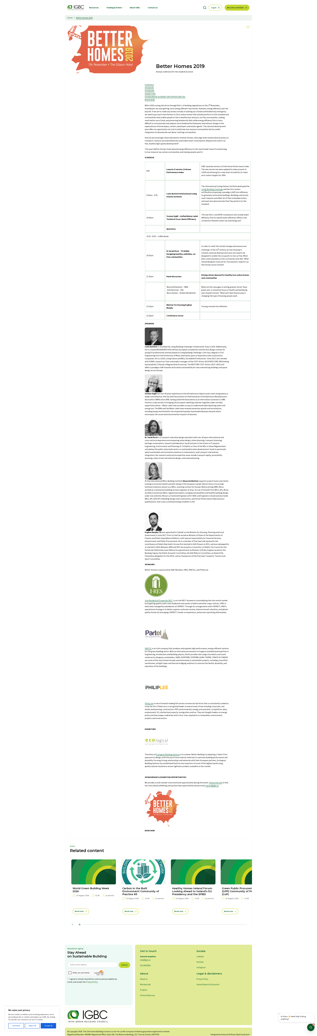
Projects (143, 990)
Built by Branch (243, 1034)
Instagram (201, 967)
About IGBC (135, 7)
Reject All (32, 1026)
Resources (94, 7)
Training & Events (114, 7)
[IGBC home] (98, 1016)
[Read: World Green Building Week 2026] (93, 887)
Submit (124, 965)
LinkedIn (200, 956)
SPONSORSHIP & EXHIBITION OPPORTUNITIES (165, 96)
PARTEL (148, 648)
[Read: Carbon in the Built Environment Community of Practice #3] (143, 887)
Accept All (48, 1026)
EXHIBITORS (150, 93)
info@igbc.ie (145, 960)
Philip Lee (149, 703)
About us (143, 979)
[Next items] (79, 924)
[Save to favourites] (248, 27)
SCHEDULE (149, 85)
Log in (213, 7)
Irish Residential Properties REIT (159, 600)
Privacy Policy (202, 979)
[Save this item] (113, 862)
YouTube (200, 962)
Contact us (153, 7)
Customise (16, 1026)
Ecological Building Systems (168, 754)
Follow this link (215, 782)
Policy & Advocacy (147, 995)
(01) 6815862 (145, 965)
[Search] (204, 7)
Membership (145, 984)
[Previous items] (72, 924)
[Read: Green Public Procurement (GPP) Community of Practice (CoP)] (242, 887)
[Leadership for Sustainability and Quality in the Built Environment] (75, 7)
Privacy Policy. (92, 982)
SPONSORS (149, 90)
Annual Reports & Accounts (208, 984)
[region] (32, 1018)
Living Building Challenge (212, 189)
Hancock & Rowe (228, 1034)
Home (70, 17)
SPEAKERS (149, 87)
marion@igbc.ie (212, 785)
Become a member (235, 7)
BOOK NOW (150, 99)
